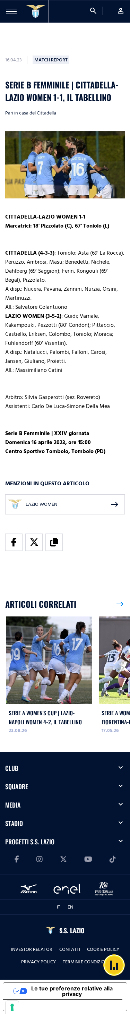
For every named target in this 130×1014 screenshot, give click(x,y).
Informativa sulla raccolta (43, 1005)
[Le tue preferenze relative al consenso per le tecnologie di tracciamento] (12, 1007)
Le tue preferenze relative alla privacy (72, 991)
